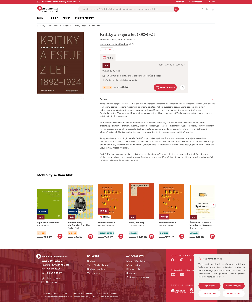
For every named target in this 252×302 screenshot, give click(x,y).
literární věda (68, 26)
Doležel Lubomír (106, 225)
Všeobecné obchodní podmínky (54, 293)
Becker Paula (74, 228)
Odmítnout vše (210, 293)
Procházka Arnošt (108, 39)
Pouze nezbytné (233, 285)
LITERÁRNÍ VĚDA (54, 26)
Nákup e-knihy (133, 265)
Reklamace (131, 273)
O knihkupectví (195, 2)
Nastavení (235, 293)
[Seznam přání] (207, 9)
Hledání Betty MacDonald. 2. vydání (79, 224)
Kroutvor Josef (196, 228)
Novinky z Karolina (96, 269)
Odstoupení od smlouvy (137, 277)
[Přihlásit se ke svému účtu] (202, 9)
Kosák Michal (43, 225)
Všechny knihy (94, 273)
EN (213, 2)
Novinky (91, 261)
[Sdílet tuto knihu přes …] (81, 99)
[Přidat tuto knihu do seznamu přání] (182, 87)
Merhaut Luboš (124, 39)
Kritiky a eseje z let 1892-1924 (87, 26)
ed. (134, 39)
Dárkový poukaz (133, 269)
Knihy (42, 26)
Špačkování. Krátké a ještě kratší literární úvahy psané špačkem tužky (201, 224)
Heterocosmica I (106, 222)
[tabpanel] (144, 77)
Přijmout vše (210, 285)
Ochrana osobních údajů (82, 293)
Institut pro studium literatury (114, 44)
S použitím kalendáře (48, 222)
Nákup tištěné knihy (135, 261)
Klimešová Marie (136, 225)
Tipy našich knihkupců (97, 265)
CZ (209, 2)
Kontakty (180, 2)
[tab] (108, 57)
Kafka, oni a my (136, 222)
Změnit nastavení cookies (107, 293)
